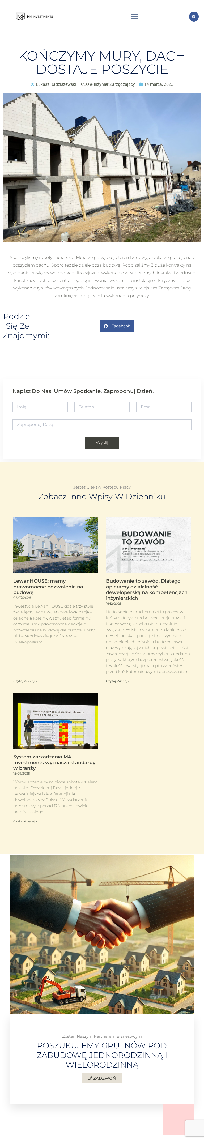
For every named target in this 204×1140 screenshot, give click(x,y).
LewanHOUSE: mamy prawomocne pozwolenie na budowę (48, 586)
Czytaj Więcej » (25, 681)
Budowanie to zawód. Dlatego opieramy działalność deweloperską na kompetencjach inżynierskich (147, 589)
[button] (135, 17)
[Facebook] (194, 16)
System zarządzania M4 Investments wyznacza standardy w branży (54, 762)
